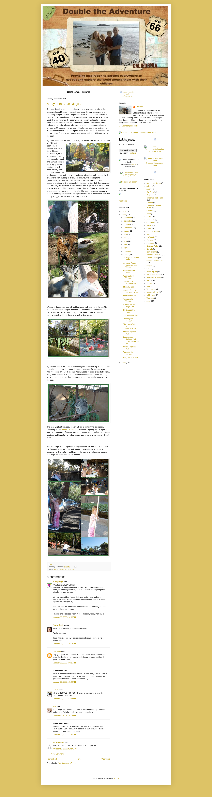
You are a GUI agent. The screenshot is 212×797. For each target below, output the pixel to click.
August (127, 231)
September (128, 228)
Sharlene (139, 107)
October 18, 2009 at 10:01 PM (65, 749)
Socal (69, 569)
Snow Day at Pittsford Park (129, 282)
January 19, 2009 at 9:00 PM (64, 682)
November (128, 221)
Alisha (56, 690)
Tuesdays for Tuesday (128, 300)
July (125, 234)
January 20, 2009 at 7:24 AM (64, 699)
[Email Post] (74, 567)
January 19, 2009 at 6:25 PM (64, 663)
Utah (148, 286)
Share (50, 564)
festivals (150, 217)
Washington (151, 289)
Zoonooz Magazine (69, 430)
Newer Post (52, 759)
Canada (150, 203)
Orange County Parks (155, 261)
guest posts (151, 223)
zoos (73, 569)
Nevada (150, 249)
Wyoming (150, 298)
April (126, 245)
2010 (124, 211)
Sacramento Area (153, 275)
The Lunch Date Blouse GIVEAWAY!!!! (129, 326)
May (125, 241)
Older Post (105, 759)
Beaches (150, 195)
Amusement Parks (154, 183)
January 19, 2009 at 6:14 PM (64, 644)
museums (150, 243)
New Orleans (152, 252)
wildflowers (151, 295)
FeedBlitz (132, 153)
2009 (124, 215)
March (126, 248)
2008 (124, 363)
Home (79, 759)
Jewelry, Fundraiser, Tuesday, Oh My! (131, 291)
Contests (150, 211)
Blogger (116, 778)
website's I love (152, 292)
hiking (149, 228)
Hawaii (149, 225)
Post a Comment (56, 754)
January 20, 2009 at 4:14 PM (64, 715)
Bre (54, 707)
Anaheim (134, 164)
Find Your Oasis (129, 296)
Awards (149, 189)
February (127, 251)
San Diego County (60, 569)
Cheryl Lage (58, 582)
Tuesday (150, 283)
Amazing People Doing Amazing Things (130, 265)
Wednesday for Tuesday (129, 277)
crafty (149, 214)
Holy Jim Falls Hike (130, 358)
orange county (152, 258)
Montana (150, 240)
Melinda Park (128, 287)
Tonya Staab (58, 625)
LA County (151, 237)
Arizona (150, 186)
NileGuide (123, 201)
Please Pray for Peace (129, 272)
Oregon (149, 266)
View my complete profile (129, 126)
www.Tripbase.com (127, 96)
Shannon (57, 651)
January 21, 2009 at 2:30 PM (64, 735)
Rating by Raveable (129, 176)
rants (148, 269)
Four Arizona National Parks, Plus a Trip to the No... (131, 340)
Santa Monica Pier (130, 315)
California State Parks (155, 198)
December (128, 218)
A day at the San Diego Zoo (66, 104)
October (127, 224)
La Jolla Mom (58, 742)
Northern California (154, 255)
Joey (148, 234)
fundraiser (150, 220)
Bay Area (150, 192)
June (126, 238)
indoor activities (153, 231)
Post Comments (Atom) (67, 763)
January (127, 255)
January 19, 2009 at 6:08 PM (64, 617)
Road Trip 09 (152, 272)
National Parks (152, 246)
